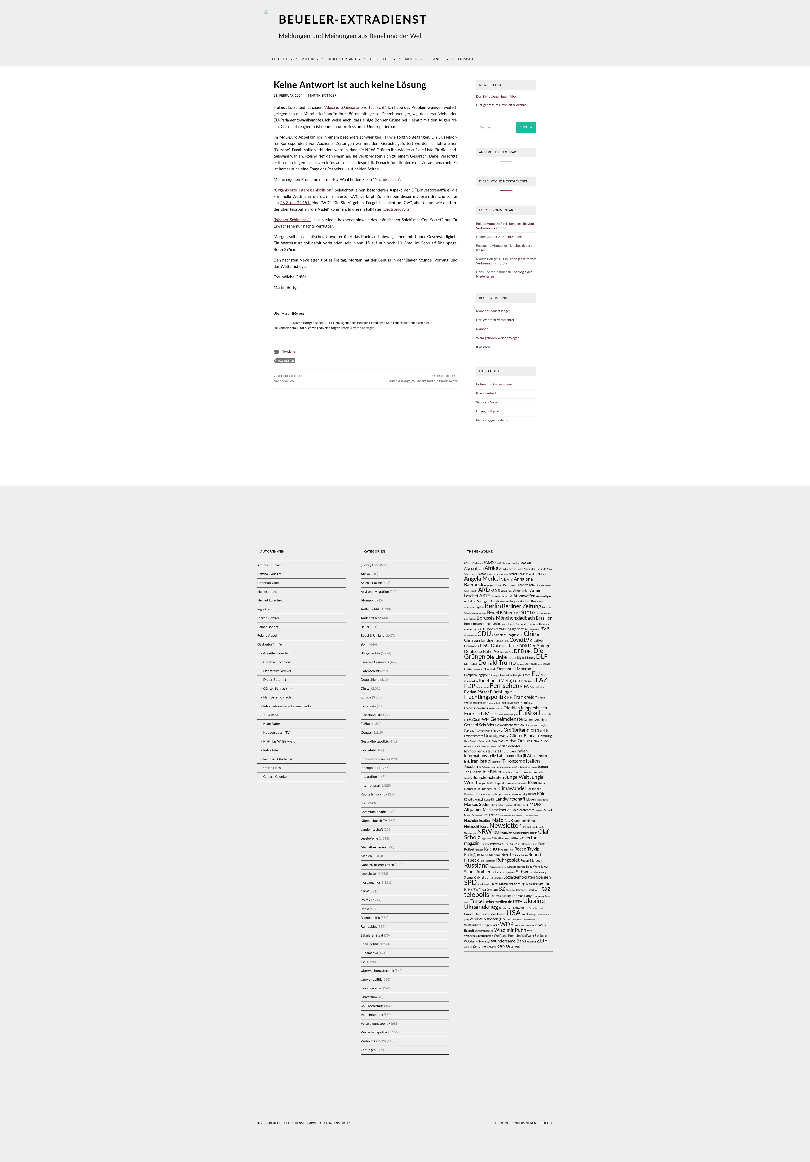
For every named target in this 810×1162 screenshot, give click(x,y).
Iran (475, 761)
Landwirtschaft (372, 829)
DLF (542, 657)
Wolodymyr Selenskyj (477, 941)
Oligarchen (486, 839)
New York (526, 827)
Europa (366, 697)
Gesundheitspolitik (375, 741)
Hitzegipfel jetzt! (488, 411)
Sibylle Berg (539, 872)
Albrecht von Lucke (513, 569)
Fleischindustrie (372, 715)
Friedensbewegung (476, 708)
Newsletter (289, 351)
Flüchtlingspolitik (485, 697)
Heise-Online (517, 741)
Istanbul (496, 762)
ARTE (484, 596)
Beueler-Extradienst (353, 20)
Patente (505, 844)
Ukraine (534, 901)
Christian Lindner (479, 641)
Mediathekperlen (373, 847)
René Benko (521, 855)
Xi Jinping (531, 942)
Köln (364, 803)
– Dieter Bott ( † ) (273, 679)
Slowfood (498, 878)
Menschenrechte (523, 810)
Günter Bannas (523, 736)
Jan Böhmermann (501, 767)
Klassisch (483, 347)
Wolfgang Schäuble (534, 935)
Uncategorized (371, 988)
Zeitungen (368, 1050)
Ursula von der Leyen (489, 914)
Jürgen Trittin (486, 783)
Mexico (538, 810)
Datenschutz (370, 671)
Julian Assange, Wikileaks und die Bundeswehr (423, 379)
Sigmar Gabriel (474, 877)
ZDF (542, 941)
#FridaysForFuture (473, 563)
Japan (534, 767)
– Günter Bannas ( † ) (276, 688)
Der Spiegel (540, 645)
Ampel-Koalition (518, 574)
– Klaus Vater (270, 723)
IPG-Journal (539, 756)
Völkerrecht (529, 920)
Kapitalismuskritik (374, 794)
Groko (498, 730)
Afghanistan (474, 569)
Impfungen (508, 751)
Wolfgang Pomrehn (507, 935)
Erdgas (496, 675)
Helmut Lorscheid (270, 600)
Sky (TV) (489, 878)
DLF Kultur (470, 663)
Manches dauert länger (493, 311)
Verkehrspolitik (372, 1014)
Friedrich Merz (480, 713)
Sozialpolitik (370, 944)
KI (475, 789)
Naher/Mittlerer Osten (377, 865)
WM (529, 931)
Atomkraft (507, 596)
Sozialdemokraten (519, 877)
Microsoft (477, 815)
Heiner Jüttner (268, 591)
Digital (365, 688)
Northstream (470, 833)
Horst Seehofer (508, 746)
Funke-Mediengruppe (507, 715)
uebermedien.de (498, 902)
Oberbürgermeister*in (525, 833)
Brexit (468, 623)
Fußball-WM (479, 720)
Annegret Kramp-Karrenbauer (500, 585)
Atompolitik (369, 600)
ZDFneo (468, 947)
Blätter (506, 613)
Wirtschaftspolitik (374, 1032)
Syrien (492, 889)
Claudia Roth (502, 641)
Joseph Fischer (510, 772)
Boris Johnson (542, 613)
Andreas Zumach (269, 565)
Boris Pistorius (470, 619)
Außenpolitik (370, 609)
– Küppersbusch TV (275, 732)
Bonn (365, 644)
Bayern (479, 607)
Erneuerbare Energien (511, 675)
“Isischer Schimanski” (292, 220)
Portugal (479, 850)
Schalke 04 (498, 872)
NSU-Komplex (502, 832)
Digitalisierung (526, 657)
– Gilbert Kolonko (274, 776)
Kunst (532, 794)
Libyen (531, 799)
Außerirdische (371, 618)
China (532, 634)
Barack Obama (523, 601)
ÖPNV (501, 946)
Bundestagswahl (473, 629)
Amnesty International (497, 574)
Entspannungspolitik (478, 675)
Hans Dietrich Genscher (476, 741)
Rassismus (506, 849)
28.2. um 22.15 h (295, 203)
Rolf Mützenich (487, 861)
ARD (484, 590)
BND (515, 613)
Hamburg (545, 736)
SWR (484, 890)
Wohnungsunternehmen (478, 935)
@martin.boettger (362, 328)
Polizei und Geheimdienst (495, 384)
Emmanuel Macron (513, 669)
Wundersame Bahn (508, 941)
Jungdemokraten (488, 777)
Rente (507, 854)
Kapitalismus (503, 783)
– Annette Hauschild (275, 653)
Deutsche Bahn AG (482, 652)
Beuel (365, 627)
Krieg (524, 794)
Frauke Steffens (510, 702)
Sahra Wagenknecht (537, 866)
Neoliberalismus (525, 820)
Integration (369, 776)
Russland (476, 865)
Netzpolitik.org (476, 827)
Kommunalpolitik (373, 812)
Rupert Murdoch (531, 860)
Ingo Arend (265, 609)
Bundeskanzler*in (510, 624)
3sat (523, 563)
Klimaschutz (487, 789)
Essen (527, 675)
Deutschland (370, 679)
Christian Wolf (268, 583)
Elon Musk (489, 669)
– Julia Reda (269, 715)
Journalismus (528, 772)
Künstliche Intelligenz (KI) (479, 799)
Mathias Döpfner (513, 805)
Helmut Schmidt (472, 746)
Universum (369, 997)
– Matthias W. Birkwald (278, 741)
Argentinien (521, 590)
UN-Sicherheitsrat (534, 908)
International (370, 785)
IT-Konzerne (513, 761)
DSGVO (546, 664)
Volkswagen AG (515, 919)
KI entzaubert (512, 237)
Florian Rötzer (476, 692)
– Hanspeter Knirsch (276, 697)
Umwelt (518, 908)
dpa (540, 664)
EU (535, 674)
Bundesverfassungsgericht (503, 629)
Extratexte (368, 706)
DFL (528, 652)
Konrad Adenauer (512, 794)
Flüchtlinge (501, 692)
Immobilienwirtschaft (481, 751)
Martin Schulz (498, 805)
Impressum (316, 1123)
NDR (508, 820)
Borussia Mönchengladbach (506, 618)
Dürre (468, 669)
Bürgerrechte (370, 653)
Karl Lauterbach (519, 784)
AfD (529, 563)
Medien (411, 59)
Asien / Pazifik (371, 583)
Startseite (279, 59)
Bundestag (544, 624)
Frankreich (525, 697)
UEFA (517, 902)
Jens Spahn (472, 772)
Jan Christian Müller (521, 767)
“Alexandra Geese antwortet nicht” (355, 108)
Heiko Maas (497, 741)
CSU (485, 645)
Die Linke (496, 657)
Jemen (543, 766)
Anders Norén (524, 1123)
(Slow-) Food (370, 565)
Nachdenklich (288, 379)
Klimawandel (511, 788)
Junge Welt (517, 777)
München (533, 816)
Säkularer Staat (372, 935)
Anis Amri (507, 579)
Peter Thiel (515, 844)
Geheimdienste (506, 719)
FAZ (541, 680)
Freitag (526, 703)
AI (500, 568)
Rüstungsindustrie (515, 867)
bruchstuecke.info (486, 623)
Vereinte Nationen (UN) (488, 919)
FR (510, 697)
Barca (534, 601)
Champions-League (504, 635)
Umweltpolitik (371, 979)
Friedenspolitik (496, 709)
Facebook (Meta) (495, 680)
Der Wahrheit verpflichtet (495, 320)
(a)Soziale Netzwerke (508, 563)
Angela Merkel (482, 579)
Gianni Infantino (528, 725)
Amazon (481, 574)
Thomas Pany (522, 896)
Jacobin (471, 766)
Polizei (469, 849)
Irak (467, 761)
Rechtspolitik (370, 917)
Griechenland (484, 730)
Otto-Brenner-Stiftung (506, 838)
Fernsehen (504, 686)
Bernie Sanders (479, 613)
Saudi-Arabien (477, 872)
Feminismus (482, 687)
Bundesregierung (529, 624)
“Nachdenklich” (386, 180)
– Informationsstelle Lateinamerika (286, 706)
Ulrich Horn (505, 908)
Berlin (493, 606)
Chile (520, 635)
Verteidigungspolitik (375, 1023)
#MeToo (490, 563)
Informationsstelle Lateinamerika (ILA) (497, 756)
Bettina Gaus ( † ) (269, 574)
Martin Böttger (322, 95)
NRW (365, 891)
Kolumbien (469, 794)
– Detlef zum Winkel (276, 671)
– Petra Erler (270, 750)
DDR (523, 646)
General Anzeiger (535, 719)
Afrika (365, 574)
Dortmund (531, 663)
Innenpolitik (369, 768)
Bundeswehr (531, 629)
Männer (482, 329)
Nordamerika (370, 882)
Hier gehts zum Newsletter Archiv (501, 105)
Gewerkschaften (507, 725)
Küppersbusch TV (374, 820)
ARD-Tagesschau (501, 590)
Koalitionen (534, 789)
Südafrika (510, 890)
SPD (470, 882)
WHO (534, 925)
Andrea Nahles (537, 574)
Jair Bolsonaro (484, 767)
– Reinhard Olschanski (277, 759)
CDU (484, 634)
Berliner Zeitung (521, 606)
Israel (485, 761)
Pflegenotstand (529, 844)
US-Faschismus (372, 1006)
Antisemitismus (528, 585)
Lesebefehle (380, 59)
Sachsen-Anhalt (488, 402)
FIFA (524, 687)
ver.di (525, 914)
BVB (544, 629)
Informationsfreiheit (375, 759)
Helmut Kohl (540, 741)
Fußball (466, 59)
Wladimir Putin (510, 930)
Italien (533, 761)
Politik (308, 59)
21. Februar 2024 (288, 95)
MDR (526, 805)
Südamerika (369, 953)
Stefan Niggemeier (502, 884)
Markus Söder (477, 804)
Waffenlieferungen (478, 925)
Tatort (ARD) (534, 890)
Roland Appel (485, 223)
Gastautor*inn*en (270, 644)
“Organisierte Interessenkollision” (303, 190)
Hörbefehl (368, 750)
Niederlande (538, 827)
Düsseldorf (477, 670)
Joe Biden (491, 772)
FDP (469, 686)
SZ (502, 889)
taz (546, 889)
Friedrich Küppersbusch (525, 708)
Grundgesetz (496, 735)
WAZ (496, 925)
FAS (515, 681)
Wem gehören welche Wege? (497, 338)
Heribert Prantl (488, 747)
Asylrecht (496, 597)
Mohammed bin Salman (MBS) (514, 816)
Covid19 (519, 640)
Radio (365, 909)
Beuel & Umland (342, 59)
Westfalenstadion (523, 926)
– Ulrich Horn (271, 768)
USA (513, 913)
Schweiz (524, 871)
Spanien (543, 877)
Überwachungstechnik (377, 970)
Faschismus (527, 681)
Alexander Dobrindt (535, 569)
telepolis (476, 894)
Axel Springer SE (481, 601)
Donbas (520, 664)
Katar (532, 783)
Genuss (438, 59)
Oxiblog (485, 844)
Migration (492, 815)
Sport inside (484, 884)
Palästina (495, 844)
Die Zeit (512, 658)
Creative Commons (375, 662)
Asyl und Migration (375, 591)
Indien (522, 751)
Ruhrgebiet (369, 926)
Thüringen (538, 896)
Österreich (514, 946)
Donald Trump (497, 663)
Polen (541, 844)
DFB (519, 651)
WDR (507, 924)
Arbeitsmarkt (470, 591)
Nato (498, 820)
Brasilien (544, 618)
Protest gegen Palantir (492, 420)
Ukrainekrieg (481, 907)
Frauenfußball (493, 703)
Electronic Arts (396, 210)
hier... (427, 323)
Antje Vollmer (545, 585)
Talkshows (521, 890)
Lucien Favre (542, 800)
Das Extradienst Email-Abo (496, 96)
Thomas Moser (500, 896)
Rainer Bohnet (267, 627)
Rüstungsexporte (498, 867)
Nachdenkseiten (477, 820)
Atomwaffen (524, 596)
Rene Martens (490, 855)
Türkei (477, 901)
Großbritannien (520, 730)
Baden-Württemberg (504, 601)
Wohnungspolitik (373, 1041)
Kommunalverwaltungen (489, 794)
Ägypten (493, 947)
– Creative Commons (276, 662)
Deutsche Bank (506, 652)
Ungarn (469, 914)
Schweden (510, 873)
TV (363, 962)
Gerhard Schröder (479, 725)
